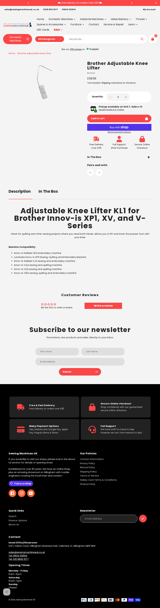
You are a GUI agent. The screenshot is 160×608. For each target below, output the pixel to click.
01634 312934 (69, 9)
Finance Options (18, 520)
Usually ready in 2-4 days (111, 109)
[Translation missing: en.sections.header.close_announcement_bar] (156, 3)
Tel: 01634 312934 (18, 555)
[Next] (131, 3)
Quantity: (97, 96)
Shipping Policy (88, 471)
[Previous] (28, 3)
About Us (14, 524)
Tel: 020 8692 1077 (19, 559)
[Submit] (143, 518)
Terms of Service (89, 475)
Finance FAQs (87, 484)
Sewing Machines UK (25, 599)
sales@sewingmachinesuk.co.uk (21, 9)
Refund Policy (87, 467)
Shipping (105, 82)
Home (12, 53)
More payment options (119, 132)
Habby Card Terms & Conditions (98, 479)
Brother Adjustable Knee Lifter (34, 53)
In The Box (48, 191)
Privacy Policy (87, 463)
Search (12, 516)
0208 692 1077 (50, 9)
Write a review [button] (103, 306)
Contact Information (92, 459)
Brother (91, 73)
